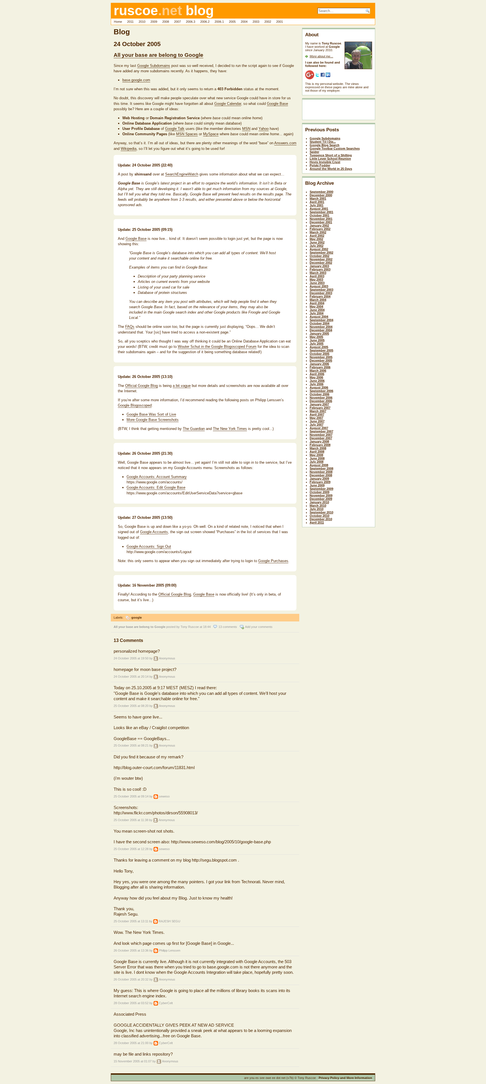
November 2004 (321, 326)
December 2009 (321, 499)
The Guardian (194, 429)
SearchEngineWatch (181, 174)
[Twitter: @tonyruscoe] (317, 74)
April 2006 (317, 374)
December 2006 (321, 401)
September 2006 (321, 391)
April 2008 (317, 451)
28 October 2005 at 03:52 (131, 1003)
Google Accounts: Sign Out (149, 546)
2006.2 (205, 21)
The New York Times (230, 429)
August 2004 (319, 316)
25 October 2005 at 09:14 (131, 796)
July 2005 (316, 343)
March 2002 (318, 232)
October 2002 (319, 256)
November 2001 (321, 218)
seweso (164, 796)
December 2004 (321, 330)
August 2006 (319, 387)
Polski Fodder (320, 165)
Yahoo (263, 129)
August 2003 (319, 286)
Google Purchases (273, 561)
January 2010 (319, 502)
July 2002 (316, 245)
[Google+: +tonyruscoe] (309, 74)
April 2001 (317, 202)
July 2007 (316, 424)
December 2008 (321, 475)
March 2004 (318, 299)
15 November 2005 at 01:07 (133, 1061)
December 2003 (321, 293)
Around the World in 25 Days (331, 168)
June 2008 (317, 458)
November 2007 (321, 434)
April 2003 (317, 276)
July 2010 (316, 509)
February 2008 (320, 445)
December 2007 (321, 438)
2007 (177, 21)
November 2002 (321, 259)
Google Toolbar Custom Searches (335, 148)
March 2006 (318, 370)
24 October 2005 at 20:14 (131, 676)
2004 (244, 21)
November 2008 (321, 472)
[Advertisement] (338, 110)
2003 (256, 21)
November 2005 (321, 357)
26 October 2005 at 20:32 (131, 979)
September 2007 (321, 431)
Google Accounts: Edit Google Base (156, 487)
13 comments (228, 626)
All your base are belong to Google (158, 55)
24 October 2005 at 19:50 (131, 658)
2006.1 (219, 21)
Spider (314, 152)
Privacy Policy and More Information (345, 1078)
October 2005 (319, 353)
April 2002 (317, 235)
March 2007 (318, 411)
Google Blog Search (324, 145)
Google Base (277, 104)
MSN (246, 129)
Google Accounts (154, 532)
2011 (130, 21)
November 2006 (321, 397)
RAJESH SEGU (169, 921)
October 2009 (319, 492)
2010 (142, 21)
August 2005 (319, 347)
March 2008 (318, 448)
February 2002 (320, 229)
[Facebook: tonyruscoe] (322, 74)
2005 (232, 21)
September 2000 (321, 191)
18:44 (207, 626)
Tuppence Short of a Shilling (331, 155)
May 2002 (316, 239)
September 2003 (321, 289)
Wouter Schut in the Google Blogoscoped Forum (217, 346)
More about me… (321, 56)
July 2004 (316, 313)
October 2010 (319, 515)
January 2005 (319, 333)
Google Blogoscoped (135, 405)
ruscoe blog (164, 10)
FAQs (129, 326)
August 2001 (319, 208)
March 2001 (318, 198)
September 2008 (321, 468)
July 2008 (316, 461)
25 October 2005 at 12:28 (131, 849)
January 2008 (319, 441)
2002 (267, 21)
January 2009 (319, 478)
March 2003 (318, 272)
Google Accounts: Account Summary (157, 477)
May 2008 (316, 455)
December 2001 (321, 222)
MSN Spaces (187, 134)
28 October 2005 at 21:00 (131, 1043)
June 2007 (317, 421)
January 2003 (319, 266)
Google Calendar (227, 104)
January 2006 (319, 364)
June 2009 (317, 485)
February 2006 (320, 367)
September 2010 (321, 512)
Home (118, 21)
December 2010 (321, 519)
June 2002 (317, 242)
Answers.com (285, 143)
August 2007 (319, 428)
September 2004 (321, 320)
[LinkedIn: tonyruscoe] (328, 74)
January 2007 (319, 404)
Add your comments (259, 626)
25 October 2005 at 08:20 (131, 705)
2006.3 (190, 21)
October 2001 (319, 215)
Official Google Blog (141, 386)
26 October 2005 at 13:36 (131, 950)
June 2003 (317, 283)
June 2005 (317, 340)
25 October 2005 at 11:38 (131, 820)
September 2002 (321, 252)
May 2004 (316, 306)
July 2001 (316, 205)
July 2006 (316, 384)
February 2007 (320, 407)
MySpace (211, 134)
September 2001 (321, 212)
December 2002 (321, 262)
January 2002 (319, 225)
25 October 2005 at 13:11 (131, 921)
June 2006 (317, 380)
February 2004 (320, 296)
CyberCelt (166, 1003)
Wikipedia (128, 149)
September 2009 (321, 488)
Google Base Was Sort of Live (151, 414)
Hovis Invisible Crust (325, 162)
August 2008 (319, 465)
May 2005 (316, 337)
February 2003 (320, 269)
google (136, 617)
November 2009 (321, 495)
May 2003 (316, 279)
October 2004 (319, 323)
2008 (165, 21)
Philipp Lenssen (169, 950)
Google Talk (174, 129)
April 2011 (317, 522)
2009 (153, 21)
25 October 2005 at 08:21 (131, 745)
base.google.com (136, 80)
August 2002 (319, 249)
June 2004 (317, 310)
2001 (279, 21)
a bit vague (182, 386)
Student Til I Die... (323, 141)
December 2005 (321, 360)
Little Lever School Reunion (330, 158)
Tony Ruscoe (190, 626)
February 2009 (320, 482)
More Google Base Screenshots (153, 420)
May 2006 (316, 377)
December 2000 (321, 195)
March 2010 (318, 505)
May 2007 (316, 418)
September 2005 (321, 350)
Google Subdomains (153, 66)
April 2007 (317, 414)
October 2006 (319, 394)
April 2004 (317, 303)
